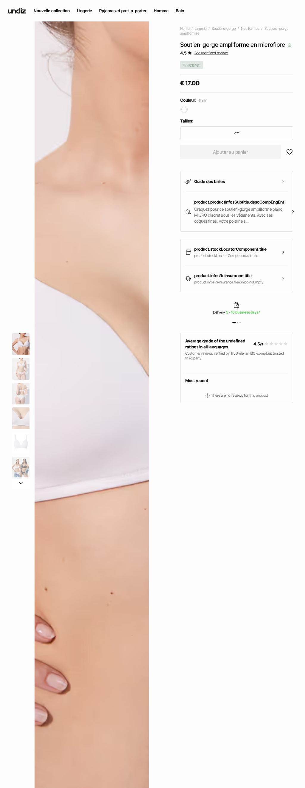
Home (184, 28)
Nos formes (250, 28)
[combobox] (236, 133)
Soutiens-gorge (224, 28)
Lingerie (200, 28)
